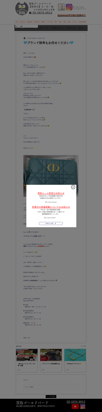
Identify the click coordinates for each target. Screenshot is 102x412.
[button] (73, 187)
